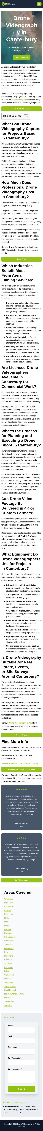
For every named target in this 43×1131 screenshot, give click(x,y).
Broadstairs (9, 941)
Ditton (6, 971)
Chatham (8, 960)
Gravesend (9, 975)
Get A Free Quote (21, 880)
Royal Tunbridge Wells (14, 994)
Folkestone (9, 914)
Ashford (7, 910)
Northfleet (8, 979)
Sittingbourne (10, 937)
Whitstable (5, 763)
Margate (7, 929)
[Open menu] (39, 4)
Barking (35, 763)
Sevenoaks (9, 1001)
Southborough (10, 990)
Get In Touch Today (21, 109)
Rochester (8, 967)
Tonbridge (8, 982)
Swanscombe (10, 986)
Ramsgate (8, 933)
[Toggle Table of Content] (24, 116)
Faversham (26, 763)
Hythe (6, 918)
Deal (6, 922)
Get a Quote (20, 57)
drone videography (20, 100)
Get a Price (21, 259)
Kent (6, 952)
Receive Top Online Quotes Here (21, 769)
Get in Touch (21, 735)
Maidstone (8, 956)
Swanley (8, 1005)
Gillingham (8, 948)
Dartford (7, 998)
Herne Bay (15, 763)
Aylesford (8, 964)
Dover (6, 926)
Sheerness (8, 945)
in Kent (20, 723)
